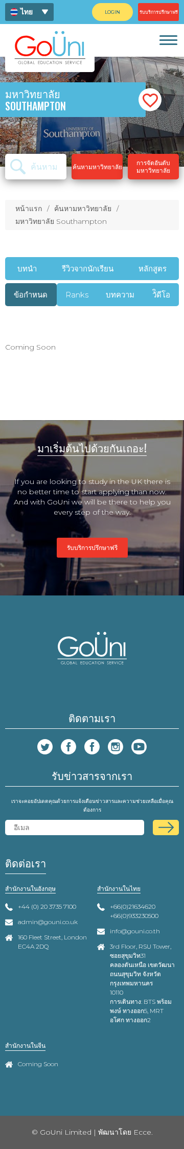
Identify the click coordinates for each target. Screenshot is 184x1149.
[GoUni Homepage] (50, 47)
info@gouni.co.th (135, 931)
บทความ (120, 295)
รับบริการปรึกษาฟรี (92, 547)
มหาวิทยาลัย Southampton (61, 221)
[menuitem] (29, 12)
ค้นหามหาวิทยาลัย (82, 208)
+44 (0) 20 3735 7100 (47, 906)
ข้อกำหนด (31, 295)
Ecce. (143, 1132)
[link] (168, 40)
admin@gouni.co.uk (48, 922)
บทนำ (27, 268)
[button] (150, 99)
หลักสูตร (153, 268)
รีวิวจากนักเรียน (87, 268)
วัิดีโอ (161, 295)
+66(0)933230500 (134, 916)
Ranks (76, 295)
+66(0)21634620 (132, 906)
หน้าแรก (28, 208)
